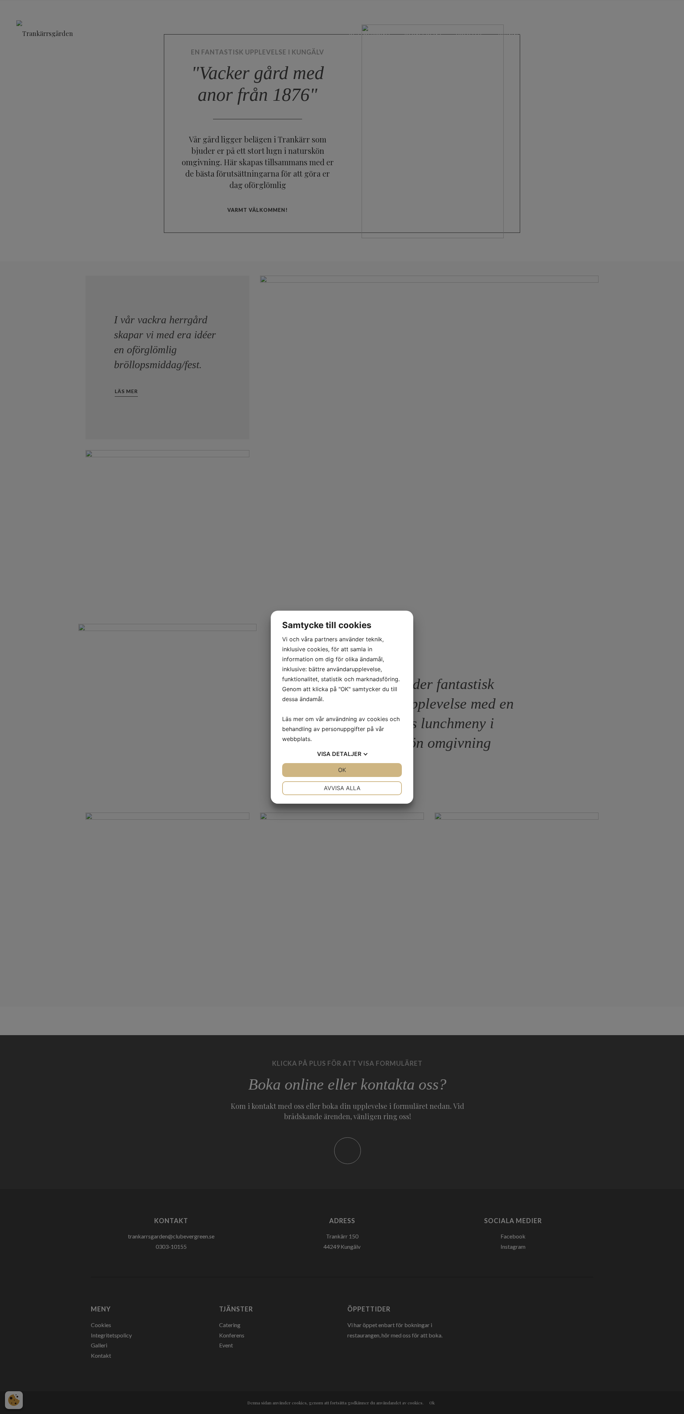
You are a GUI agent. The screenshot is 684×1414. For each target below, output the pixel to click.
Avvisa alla (342, 788)
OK (342, 769)
